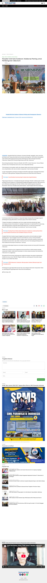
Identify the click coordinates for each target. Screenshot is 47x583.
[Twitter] (23, 575)
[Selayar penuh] (43, 566)
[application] (23, 556)
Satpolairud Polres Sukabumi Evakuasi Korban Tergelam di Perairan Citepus (25, 486)
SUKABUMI (4, 155)
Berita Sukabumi (8, 56)
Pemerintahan (14, 56)
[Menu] (3, 3)
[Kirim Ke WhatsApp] (44, 306)
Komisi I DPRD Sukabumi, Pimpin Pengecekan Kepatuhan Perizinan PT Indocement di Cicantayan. (23, 334)
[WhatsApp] (27, 575)
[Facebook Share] (34, 306)
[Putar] (3, 566)
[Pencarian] (44, 3)
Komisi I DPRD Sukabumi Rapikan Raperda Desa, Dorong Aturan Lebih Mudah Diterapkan (23, 320)
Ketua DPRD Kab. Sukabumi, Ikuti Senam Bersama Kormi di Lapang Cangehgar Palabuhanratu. (8, 334)
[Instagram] (25, 575)
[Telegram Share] (41, 306)
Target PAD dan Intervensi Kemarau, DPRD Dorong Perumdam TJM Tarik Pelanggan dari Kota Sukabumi (38, 320)
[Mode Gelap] (42, 3)
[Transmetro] (10, 3)
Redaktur (6, 62)
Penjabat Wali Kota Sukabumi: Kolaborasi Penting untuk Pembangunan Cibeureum (23, 114)
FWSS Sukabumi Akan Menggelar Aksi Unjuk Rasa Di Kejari (38, 334)
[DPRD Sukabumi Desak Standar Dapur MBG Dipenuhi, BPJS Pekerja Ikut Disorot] (5, 498)
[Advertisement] (23, 21)
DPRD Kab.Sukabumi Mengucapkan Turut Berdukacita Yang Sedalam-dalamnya (25, 492)
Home (22, 578)
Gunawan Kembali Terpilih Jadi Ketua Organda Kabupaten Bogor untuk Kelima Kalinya (8, 320)
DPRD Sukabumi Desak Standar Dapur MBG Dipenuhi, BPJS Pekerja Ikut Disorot (26, 0)
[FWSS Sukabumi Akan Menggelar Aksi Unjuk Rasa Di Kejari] (38, 328)
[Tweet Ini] (37, 306)
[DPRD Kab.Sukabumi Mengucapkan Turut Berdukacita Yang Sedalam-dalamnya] (5, 493)
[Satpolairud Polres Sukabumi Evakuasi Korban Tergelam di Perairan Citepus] (5, 487)
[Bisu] (41, 566)
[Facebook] (20, 575)
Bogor (3, 56)
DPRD (25, 578)
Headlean (5, 301)
